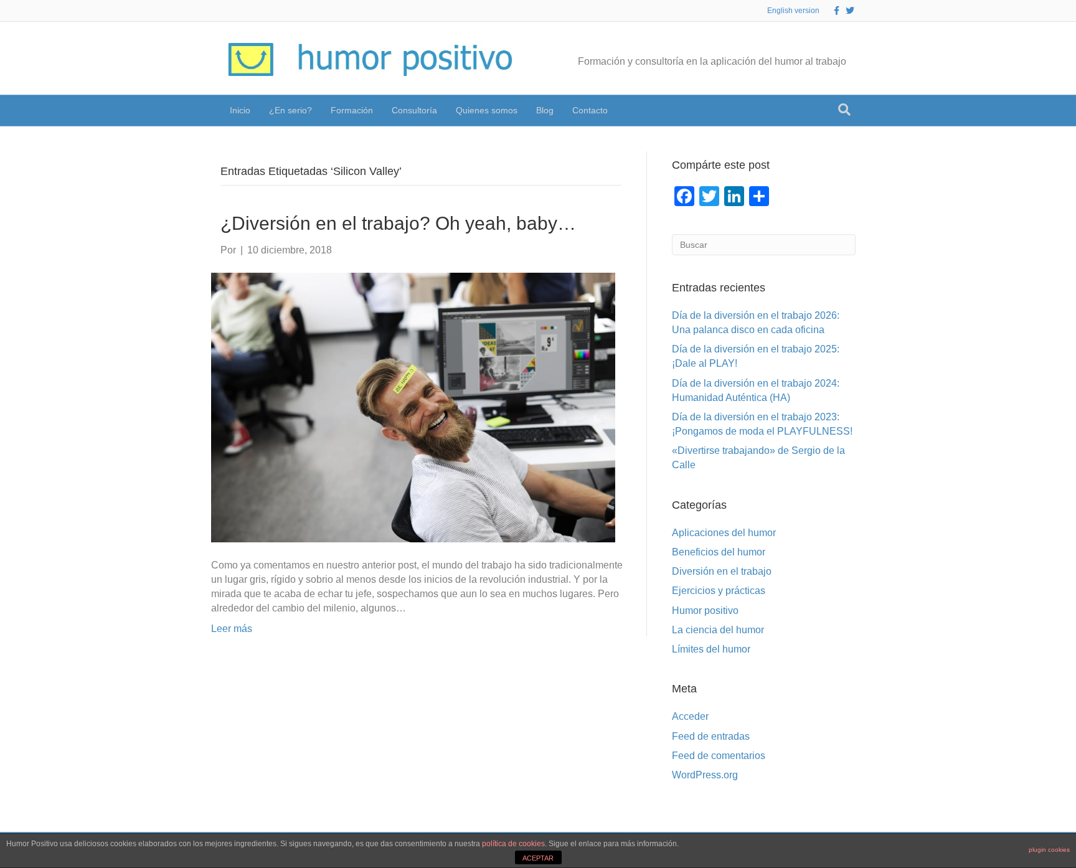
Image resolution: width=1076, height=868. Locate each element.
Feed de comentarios (718, 755)
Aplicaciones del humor (724, 532)
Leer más (231, 628)
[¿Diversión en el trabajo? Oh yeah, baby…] (413, 406)
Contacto (590, 110)
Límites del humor (711, 649)
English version (793, 10)
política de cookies (513, 843)
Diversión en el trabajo (722, 571)
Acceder (690, 716)
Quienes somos (486, 110)
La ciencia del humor (718, 630)
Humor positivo (705, 610)
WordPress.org (705, 775)
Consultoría (414, 110)
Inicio (240, 110)
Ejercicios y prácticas (718, 590)
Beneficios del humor (718, 552)
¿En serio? (290, 110)
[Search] (844, 109)
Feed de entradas (711, 736)
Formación (352, 110)
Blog (545, 110)
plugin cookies (1049, 849)
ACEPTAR (538, 858)
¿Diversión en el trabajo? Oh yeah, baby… (398, 223)
